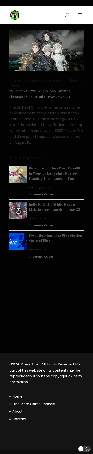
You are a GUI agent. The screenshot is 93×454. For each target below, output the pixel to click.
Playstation (38, 97)
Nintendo (16, 97)
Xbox (66, 97)
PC (26, 97)
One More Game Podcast (34, 403)
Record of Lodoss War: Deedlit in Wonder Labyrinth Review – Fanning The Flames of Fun (54, 173)
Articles (64, 91)
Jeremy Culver (25, 91)
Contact (19, 419)
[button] (84, 449)
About (17, 411)
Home (17, 396)
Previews (54, 97)
